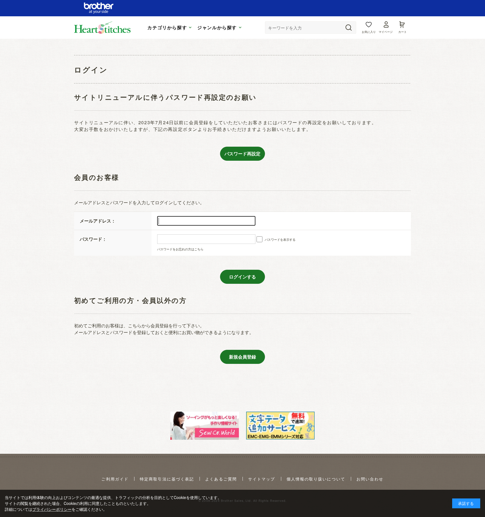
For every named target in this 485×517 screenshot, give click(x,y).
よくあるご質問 (221, 479)
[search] (349, 27)
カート (402, 32)
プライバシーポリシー (52, 509)
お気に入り (369, 32)
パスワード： (93, 239)
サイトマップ (261, 479)
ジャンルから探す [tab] (217, 27)
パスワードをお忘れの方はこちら (180, 249)
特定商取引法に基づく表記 (167, 479)
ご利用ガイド (115, 479)
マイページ (386, 32)
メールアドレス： (98, 220)
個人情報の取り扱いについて (316, 479)
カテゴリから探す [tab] (167, 27)
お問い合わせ (370, 479)
